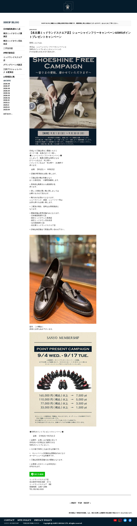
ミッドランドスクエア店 (12, 58)
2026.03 (6, 95)
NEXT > (87, 503)
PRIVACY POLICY (43, 520)
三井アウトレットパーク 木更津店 (12, 70)
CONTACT (9, 520)
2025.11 (6, 105)
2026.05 (6, 91)
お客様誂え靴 (9, 77)
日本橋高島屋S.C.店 (11, 29)
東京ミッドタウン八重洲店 (12, 34)
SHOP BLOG (11, 22)
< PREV (73, 503)
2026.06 (6, 88)
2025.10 (6, 107)
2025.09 (6, 110)
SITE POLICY (24, 520)
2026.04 (6, 93)
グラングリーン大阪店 (12, 64)
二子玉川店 (8, 48)
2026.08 (6, 84)
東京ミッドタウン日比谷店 (12, 42)
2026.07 (6, 86)
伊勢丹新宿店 (9, 53)
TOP (80, 503)
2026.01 (6, 100)
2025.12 (6, 103)
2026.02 (6, 98)
